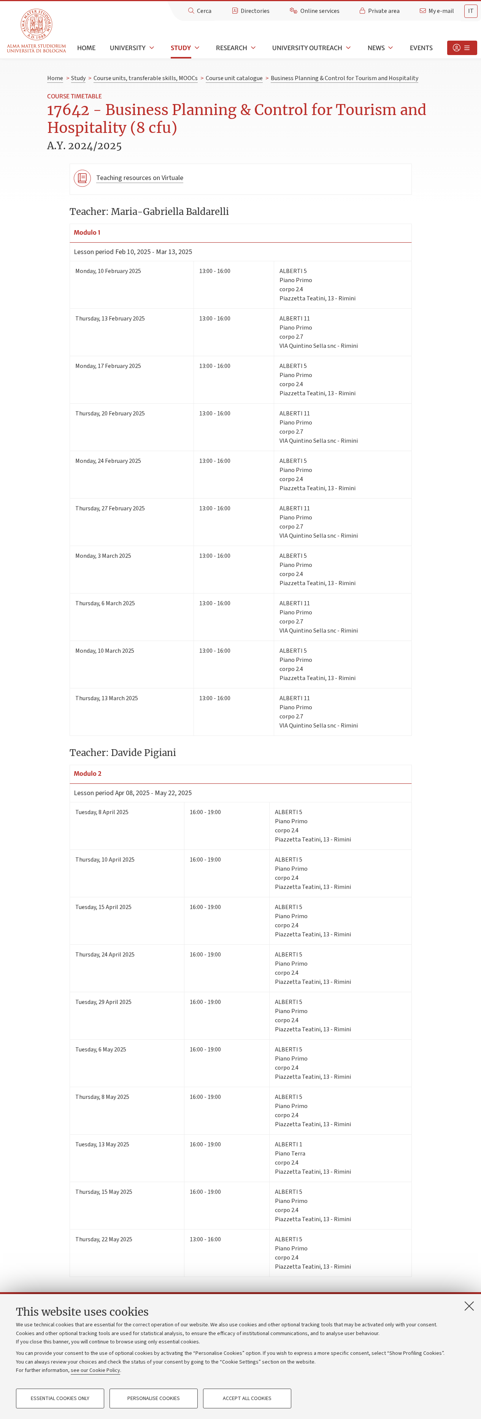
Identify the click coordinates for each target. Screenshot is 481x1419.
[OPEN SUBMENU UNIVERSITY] (151, 47)
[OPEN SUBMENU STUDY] (196, 47)
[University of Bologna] (37, 31)
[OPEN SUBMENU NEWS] (390, 47)
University (128, 48)
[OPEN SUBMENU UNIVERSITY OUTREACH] (347, 47)
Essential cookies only (60, 1398)
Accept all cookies (247, 1398)
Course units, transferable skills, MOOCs (146, 78)
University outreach (307, 48)
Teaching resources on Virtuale (139, 178)
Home (86, 48)
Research (231, 48)
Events (421, 48)
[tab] (471, 11)
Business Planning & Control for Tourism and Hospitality (344, 78)
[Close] (469, 1306)
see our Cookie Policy (95, 1370)
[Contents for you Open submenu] (462, 48)
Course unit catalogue (234, 78)
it (471, 11)
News (376, 48)
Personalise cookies (153, 1398)
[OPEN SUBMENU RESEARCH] (252, 47)
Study (181, 48)
